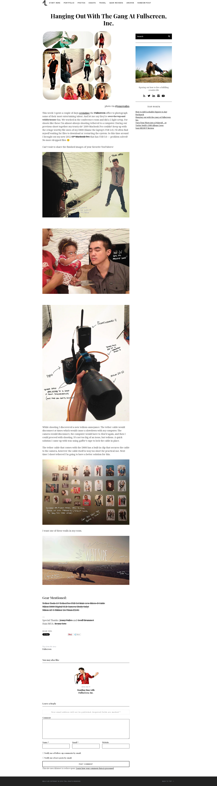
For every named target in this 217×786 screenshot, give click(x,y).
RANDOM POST (144, 3)
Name (45, 742)
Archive (130, 3)
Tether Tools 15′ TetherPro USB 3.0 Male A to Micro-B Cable (73, 603)
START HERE (54, 3)
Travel (102, 3)
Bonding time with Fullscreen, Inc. (85, 691)
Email (75, 742)
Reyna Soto (60, 623)
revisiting (84, 112)
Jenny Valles (66, 620)
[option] (86, 680)
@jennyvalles (122, 106)
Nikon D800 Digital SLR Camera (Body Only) (65, 606)
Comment (46, 718)
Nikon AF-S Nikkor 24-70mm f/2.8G (60, 610)
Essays (92, 3)
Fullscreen (99, 112)
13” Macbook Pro (80, 136)
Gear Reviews (116, 3)
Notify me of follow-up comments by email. (62, 753)
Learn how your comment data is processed (95, 768)
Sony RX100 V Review (145, 128)
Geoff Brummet (86, 620)
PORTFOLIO (69, 3)
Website (105, 742)
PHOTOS (81, 3)
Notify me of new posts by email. (58, 758)
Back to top (167, 781)
